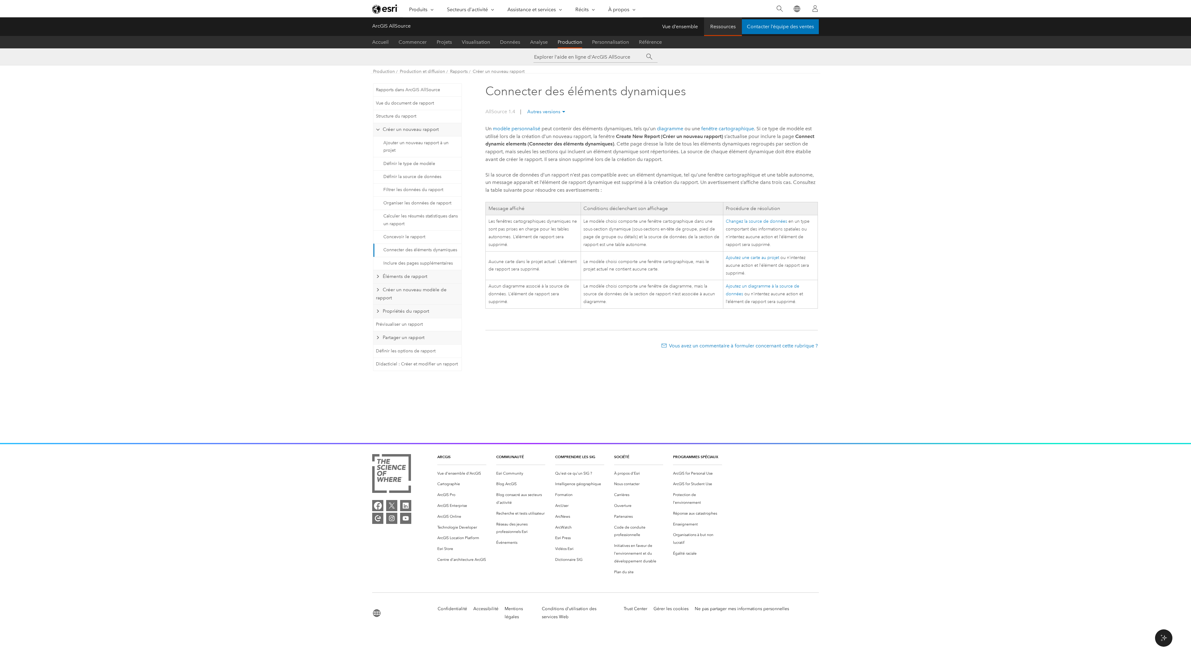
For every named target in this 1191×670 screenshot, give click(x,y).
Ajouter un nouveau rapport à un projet (415, 146)
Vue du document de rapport (405, 103)
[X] (391, 505)
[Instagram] (391, 518)
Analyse (539, 42)
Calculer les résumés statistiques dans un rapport (420, 219)
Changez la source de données (756, 221)
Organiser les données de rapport (417, 203)
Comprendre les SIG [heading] (575, 456)
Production (570, 42)
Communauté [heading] (510, 456)
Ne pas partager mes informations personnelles (742, 608)
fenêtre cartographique (727, 129)
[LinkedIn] (405, 505)
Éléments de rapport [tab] (405, 276)
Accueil (380, 42)
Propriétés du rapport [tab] (406, 311)
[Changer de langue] (796, 8)
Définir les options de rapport (405, 351)
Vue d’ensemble (680, 26)
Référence (650, 42)
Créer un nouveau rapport (498, 71)
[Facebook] (377, 505)
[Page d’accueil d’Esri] (385, 9)
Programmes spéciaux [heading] (695, 456)
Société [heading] (621, 456)
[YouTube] (405, 518)
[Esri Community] (377, 518)
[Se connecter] (815, 8)
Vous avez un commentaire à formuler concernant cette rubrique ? (743, 346)
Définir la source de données (412, 176)
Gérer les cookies (671, 608)
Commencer (413, 42)
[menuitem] (461, 473)
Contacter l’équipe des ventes (780, 26)
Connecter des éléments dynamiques (420, 249)
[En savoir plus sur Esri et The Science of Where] (391, 474)
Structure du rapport (396, 116)
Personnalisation (610, 42)
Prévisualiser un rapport (399, 324)
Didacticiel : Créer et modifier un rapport (417, 364)
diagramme (670, 129)
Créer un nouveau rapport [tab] (411, 129)
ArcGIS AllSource (391, 26)
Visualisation (476, 42)
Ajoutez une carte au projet (752, 257)
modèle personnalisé (516, 129)
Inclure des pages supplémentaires (418, 263)
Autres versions (543, 111)
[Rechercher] (779, 8)
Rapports (459, 71)
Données (510, 42)
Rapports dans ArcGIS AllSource (408, 89)
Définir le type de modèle (409, 163)
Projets (444, 42)
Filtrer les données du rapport (413, 189)
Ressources (723, 26)
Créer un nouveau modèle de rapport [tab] (411, 294)
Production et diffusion (422, 71)
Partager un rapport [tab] (404, 337)
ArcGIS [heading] (444, 456)
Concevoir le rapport (404, 236)
